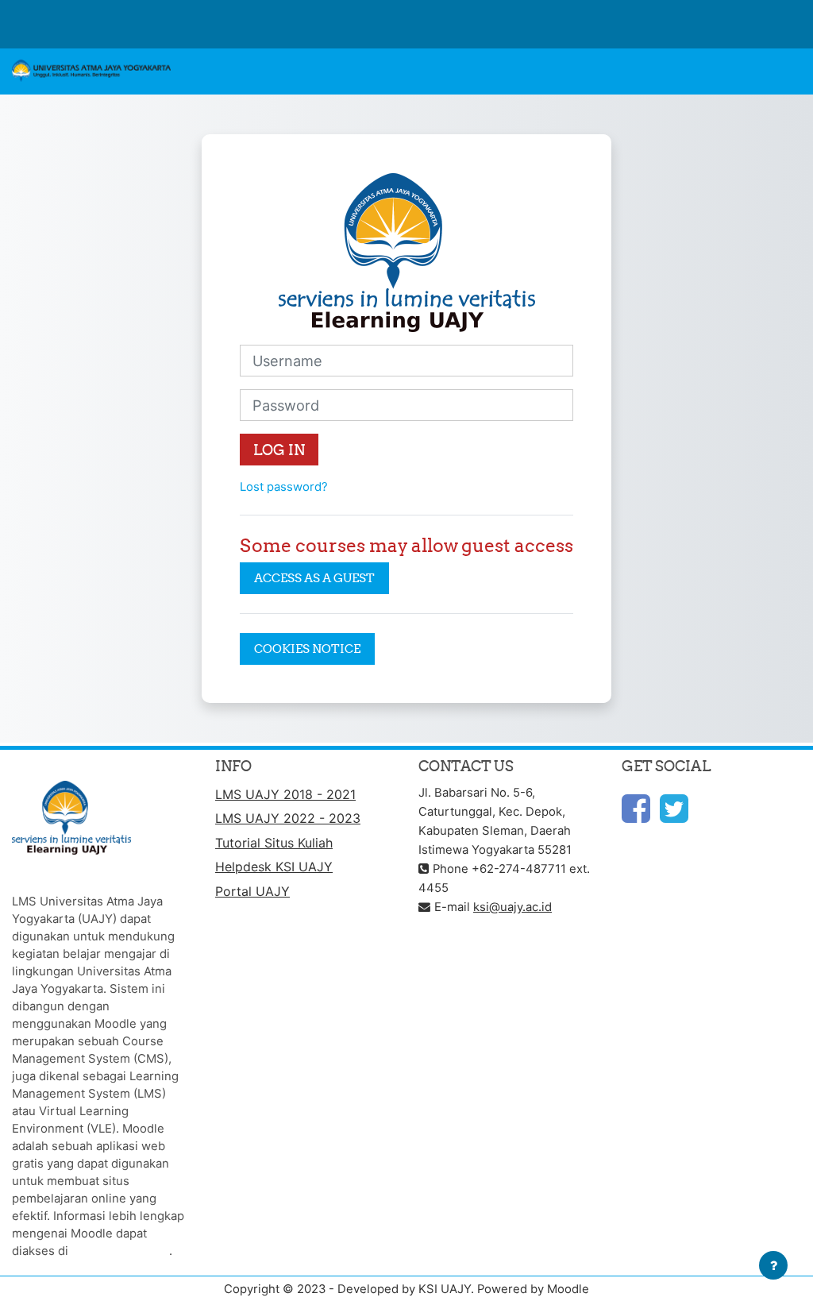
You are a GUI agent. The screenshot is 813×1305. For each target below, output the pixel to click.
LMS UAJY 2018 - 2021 (285, 794)
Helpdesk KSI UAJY (274, 867)
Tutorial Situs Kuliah (274, 843)
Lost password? (284, 487)
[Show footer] (773, 1265)
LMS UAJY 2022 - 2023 (287, 818)
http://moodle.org (120, 1251)
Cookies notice (307, 648)
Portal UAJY (252, 891)
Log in (279, 450)
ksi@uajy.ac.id (512, 907)
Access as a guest (314, 577)
